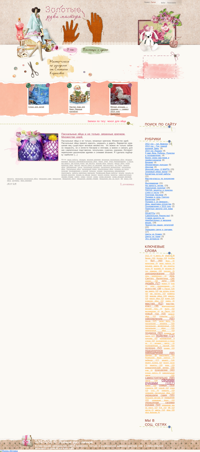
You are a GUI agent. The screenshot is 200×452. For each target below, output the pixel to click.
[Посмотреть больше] (38, 105)
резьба (121, 173)
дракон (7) (165, 284)
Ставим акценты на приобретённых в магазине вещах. (158, 220)
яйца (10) (171, 410)
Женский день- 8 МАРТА (157, 169)
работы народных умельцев (83, 173)
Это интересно (152, 239)
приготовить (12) (167, 355)
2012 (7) (148, 256)
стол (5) (155, 391)
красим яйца (101, 163)
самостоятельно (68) (160, 377)
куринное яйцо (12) (154, 301)
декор (100, 162)
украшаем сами (45, 179)
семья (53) (167, 385)
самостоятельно (125, 175)
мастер (77, 165)
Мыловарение (151, 183)
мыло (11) (170, 309)
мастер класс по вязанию (91, 165)
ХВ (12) (171, 408)
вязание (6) (170, 269)
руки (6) (149, 370)
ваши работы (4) (167, 263)
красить (110, 163)
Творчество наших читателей (159, 225)
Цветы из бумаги (153, 234)
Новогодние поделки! (155, 188)
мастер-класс (108, 165)
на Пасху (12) (168, 311)
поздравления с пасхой (78, 171)
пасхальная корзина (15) (160, 324)
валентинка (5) (151, 263)
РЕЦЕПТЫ (150, 213)
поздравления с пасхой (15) (160, 346)
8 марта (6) (159, 256)
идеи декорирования (117, 162)
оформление (71, 167)
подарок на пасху (121, 169)
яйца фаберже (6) (152, 412)
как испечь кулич (77, 163)
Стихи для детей (36, 107)
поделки (64, 171)
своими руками (67, 177)
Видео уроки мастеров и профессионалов (157, 159)
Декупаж (149, 167)
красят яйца (119, 163)
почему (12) (169, 348)
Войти (163, 2)
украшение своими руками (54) (160, 403)
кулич (128, 163)
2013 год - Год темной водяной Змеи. (156, 147)
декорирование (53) (160, 273)
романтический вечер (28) (160, 368)
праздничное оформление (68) (160, 352)
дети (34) (168, 281)
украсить (10, 179)
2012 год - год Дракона (156, 144)
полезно (92, 171)
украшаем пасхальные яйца (26, 179)
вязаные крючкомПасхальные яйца (83, 162)
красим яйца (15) (158, 296)
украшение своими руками (87, 179)
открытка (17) (167, 316)
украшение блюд (69, 179)
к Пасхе (130, 162)
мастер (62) (154, 303)
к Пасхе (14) (168, 289)
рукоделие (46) (165, 370)
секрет (76, 177)
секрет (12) (150, 386)
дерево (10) (151, 281)
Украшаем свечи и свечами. (159, 229)
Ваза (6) (170, 261)
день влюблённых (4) (155, 276)
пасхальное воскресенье (110, 167)
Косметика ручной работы (157, 174)
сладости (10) (151, 388)
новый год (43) (155, 313)
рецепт (94, 175)
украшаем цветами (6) (154, 398)
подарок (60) (154, 332)
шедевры (15, 181)
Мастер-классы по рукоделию (159, 178)
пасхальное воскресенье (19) (160, 326)
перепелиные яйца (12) (160, 331)
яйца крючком (26, 181)
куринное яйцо (67, 165)
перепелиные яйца (105, 169)
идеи (106, 162)
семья (83, 177)
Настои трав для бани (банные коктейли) (77, 109)
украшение (57, 179)
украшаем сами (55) (160, 395)
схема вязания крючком (121, 177)
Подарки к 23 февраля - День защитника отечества (158, 203)
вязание (82, 160)
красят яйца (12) (156, 299)
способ (89, 177)
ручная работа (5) (153, 373)
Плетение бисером (154, 195)
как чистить (90, 163)
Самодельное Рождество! (157, 215)
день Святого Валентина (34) (160, 277)
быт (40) (156, 260)
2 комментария (127, 184)
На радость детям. (154, 185)
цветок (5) (149, 410)
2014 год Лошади (153, 151)
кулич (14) (170, 299)
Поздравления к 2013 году (158, 206)
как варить (65, 163)
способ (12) (164, 388)
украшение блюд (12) (163, 400)
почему (99, 171)
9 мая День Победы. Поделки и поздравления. (160, 154)
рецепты (114, 175)
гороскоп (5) (169, 271)
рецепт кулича (103, 175)
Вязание (149, 162)
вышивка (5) (159, 269)
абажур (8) (170, 256)
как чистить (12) (158, 294)
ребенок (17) (152, 360)
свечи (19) (151, 381)
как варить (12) (151, 291)
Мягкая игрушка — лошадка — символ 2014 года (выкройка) (119, 110)
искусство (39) (153, 288)
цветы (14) (160, 410)
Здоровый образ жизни (156, 171)
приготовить (66, 173)
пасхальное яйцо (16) (160, 328)
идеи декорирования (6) (162, 286)
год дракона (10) (153, 271)
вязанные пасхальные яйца (113, 160)
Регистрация (171, 2)
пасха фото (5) (167, 321)
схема (95, 177)
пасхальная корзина (91, 167)
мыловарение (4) (152, 311)
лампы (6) (170, 301)
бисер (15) (150, 258)
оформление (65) (160, 318)
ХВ (122, 179)
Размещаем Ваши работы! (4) (160, 358)
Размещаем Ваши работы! (106, 173)
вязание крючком (94, 160)
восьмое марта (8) (153, 266)
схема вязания (105, 177)
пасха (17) (150, 321)
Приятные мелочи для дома (159, 208)
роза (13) (170, 365)
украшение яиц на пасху (109, 179)
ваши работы (72, 160)
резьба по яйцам (83, 175)
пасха (80, 167)
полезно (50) (153, 348)
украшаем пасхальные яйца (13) (160, 393)
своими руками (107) (160, 381)
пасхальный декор (89, 169)
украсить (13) (168, 390)
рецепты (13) (156, 365)
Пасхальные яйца (73, 169)
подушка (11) (151, 338)
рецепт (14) (168, 360)
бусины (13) (162, 258)
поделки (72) (165, 335)
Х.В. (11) (163, 408)
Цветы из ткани (152, 236)
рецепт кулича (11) (153, 363)
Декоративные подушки (156, 164)
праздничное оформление (114, 171)
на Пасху (118, 165)
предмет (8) (151, 355)
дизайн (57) (152, 283)
